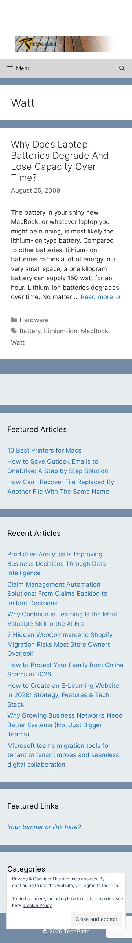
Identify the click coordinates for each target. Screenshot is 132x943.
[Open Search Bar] (122, 68)
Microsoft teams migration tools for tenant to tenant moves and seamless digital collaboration (63, 755)
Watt (18, 342)
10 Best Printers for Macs (44, 450)
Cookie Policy (37, 905)
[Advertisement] (73, 16)
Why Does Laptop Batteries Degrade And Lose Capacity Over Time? (60, 161)
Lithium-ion (60, 331)
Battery (29, 331)
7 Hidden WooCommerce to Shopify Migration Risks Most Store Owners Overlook (60, 644)
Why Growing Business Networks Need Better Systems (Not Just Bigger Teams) (65, 725)
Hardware (34, 320)
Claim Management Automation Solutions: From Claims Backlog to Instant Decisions (57, 594)
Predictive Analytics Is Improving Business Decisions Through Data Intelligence (56, 563)
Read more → (101, 296)
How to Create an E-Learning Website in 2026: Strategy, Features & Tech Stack (63, 695)
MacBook (94, 331)
